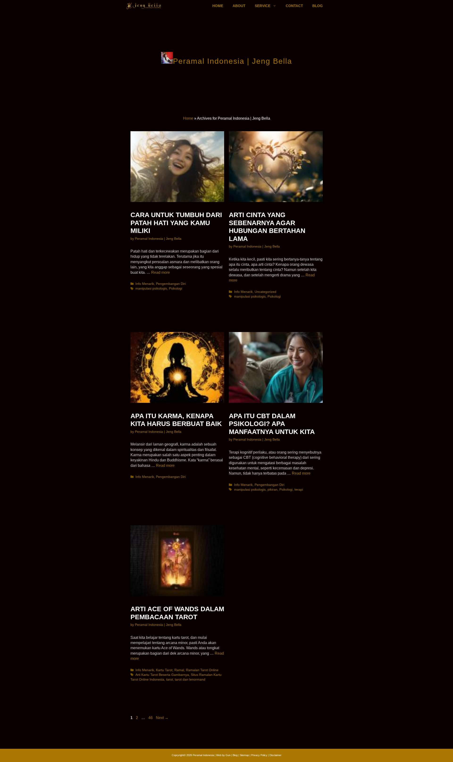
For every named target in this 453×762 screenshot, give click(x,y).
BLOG (317, 6)
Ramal (179, 670)
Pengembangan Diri (171, 284)
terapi (298, 489)
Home (188, 118)
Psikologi (175, 288)
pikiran (272, 489)
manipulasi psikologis (151, 288)
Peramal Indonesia (203, 755)
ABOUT (239, 6)
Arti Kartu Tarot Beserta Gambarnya (162, 675)
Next (162, 718)
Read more (160, 272)
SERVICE (262, 6)
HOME (217, 6)
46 (151, 718)
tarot (169, 679)
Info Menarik (144, 284)
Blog (235, 755)
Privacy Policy (259, 755)
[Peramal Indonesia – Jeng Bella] (144, 6)
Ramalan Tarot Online (202, 670)
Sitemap (244, 755)
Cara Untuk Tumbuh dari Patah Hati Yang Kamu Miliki (176, 222)
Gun (228, 755)
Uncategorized (265, 292)
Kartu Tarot (164, 670)
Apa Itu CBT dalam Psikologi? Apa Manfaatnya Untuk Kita (272, 423)
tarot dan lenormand (190, 679)
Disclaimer (275, 755)
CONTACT (294, 6)
